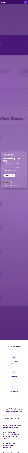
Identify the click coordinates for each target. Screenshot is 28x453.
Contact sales (9, 175)
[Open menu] (25, 2)
